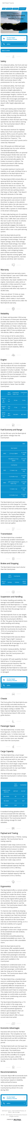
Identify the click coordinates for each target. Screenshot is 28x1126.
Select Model (9, 8)
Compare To (15, 8)
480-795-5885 (16, 1112)
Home (4, 8)
